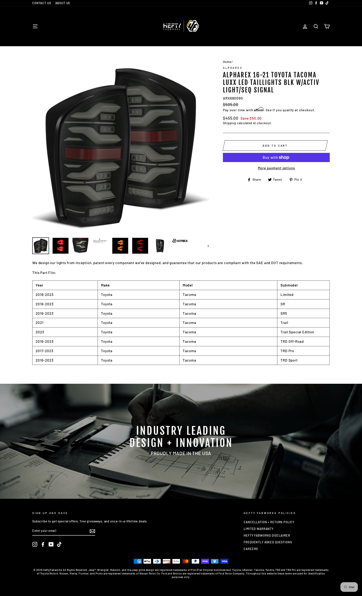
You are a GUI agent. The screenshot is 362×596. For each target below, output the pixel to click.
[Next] (206, 245)
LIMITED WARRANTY (259, 529)
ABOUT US (62, 3)
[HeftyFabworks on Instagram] (34, 544)
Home (227, 62)
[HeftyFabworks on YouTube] (51, 544)
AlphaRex (233, 67)
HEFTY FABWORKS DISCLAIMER (267, 535)
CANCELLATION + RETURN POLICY (269, 522)
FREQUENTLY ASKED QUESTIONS (268, 542)
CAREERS (251, 549)
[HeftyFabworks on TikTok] (59, 544)
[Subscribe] (92, 531)
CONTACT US (41, 3)
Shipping (229, 123)
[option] (120, 146)
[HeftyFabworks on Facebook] (42, 544)
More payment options (276, 168)
